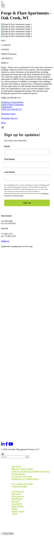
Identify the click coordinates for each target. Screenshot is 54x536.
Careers (10, 526)
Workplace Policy (8, 114)
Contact (10, 529)
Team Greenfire (19, 486)
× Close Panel (7, 534)
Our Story (16, 466)
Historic (15, 501)
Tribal (14, 514)
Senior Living (18, 511)
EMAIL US (5, 241)
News (9, 524)
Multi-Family (17, 506)
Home (9, 461)
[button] (17, 464)
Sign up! (27, 203)
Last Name (9, 172)
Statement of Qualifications (25, 479)
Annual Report (19, 474)
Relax (3, 123)
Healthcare (17, 499)
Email (7, 146)
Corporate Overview (22, 476)
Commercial (18, 491)
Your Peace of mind (17, 521)
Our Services (13, 516)
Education (16, 494)
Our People (12, 481)
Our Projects (13, 489)
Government (18, 496)
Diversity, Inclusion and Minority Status (31, 471)
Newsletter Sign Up (9, 118)
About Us (11, 464)
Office (15, 509)
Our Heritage (13, 519)
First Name (9, 159)
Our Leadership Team (22, 484)
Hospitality (17, 504)
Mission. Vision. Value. (22, 469)
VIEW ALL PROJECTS (11, 109)
